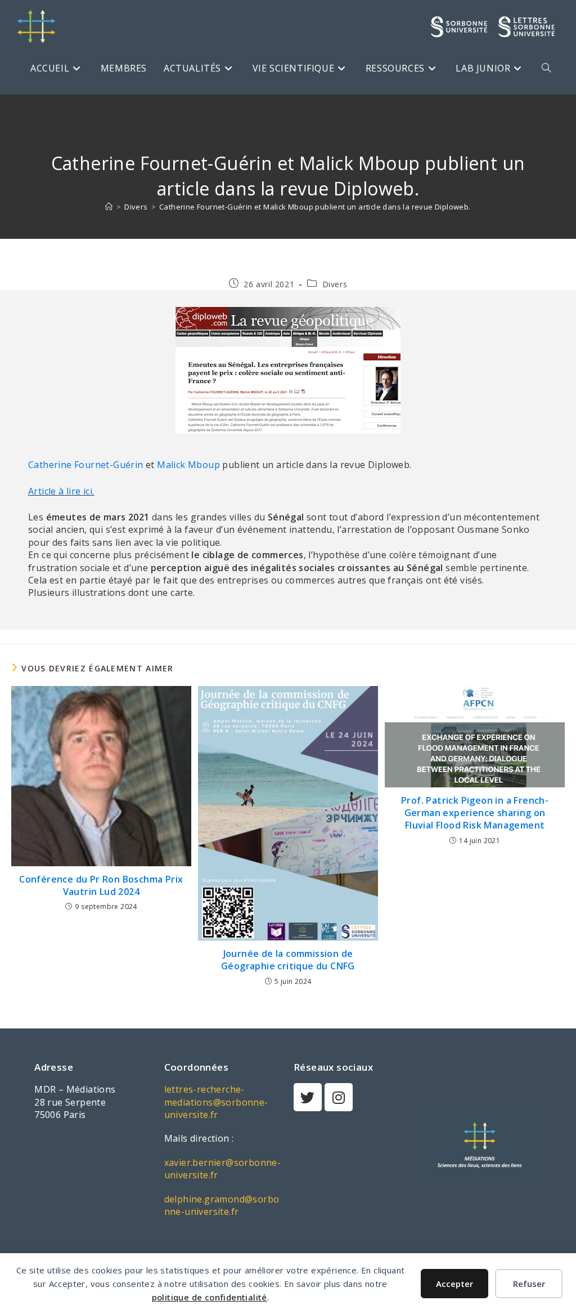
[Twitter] (308, 1097)
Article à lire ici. (61, 491)
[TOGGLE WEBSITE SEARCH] (546, 68)
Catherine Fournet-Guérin (85, 464)
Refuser (529, 1283)
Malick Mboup (188, 464)
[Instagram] (339, 1097)
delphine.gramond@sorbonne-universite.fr (222, 1205)
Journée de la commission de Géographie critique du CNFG (288, 959)
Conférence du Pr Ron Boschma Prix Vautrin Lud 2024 (101, 885)
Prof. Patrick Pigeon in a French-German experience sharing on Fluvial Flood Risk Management (474, 813)
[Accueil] (108, 207)
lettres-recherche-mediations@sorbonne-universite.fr (216, 1102)
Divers (335, 284)
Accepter (454, 1283)
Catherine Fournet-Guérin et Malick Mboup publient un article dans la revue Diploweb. (315, 207)
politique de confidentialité (209, 1297)
